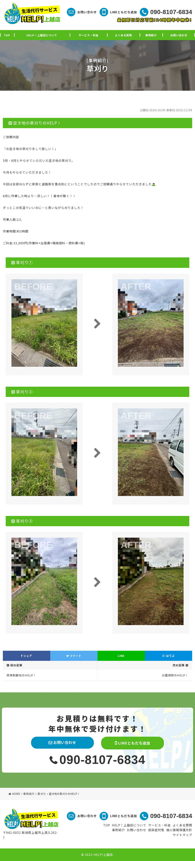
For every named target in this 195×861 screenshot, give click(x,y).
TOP (7, 35)
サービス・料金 (88, 35)
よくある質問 (123, 35)
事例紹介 (151, 35)
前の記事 (16, 665)
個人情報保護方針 (179, 830)
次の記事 (179, 665)
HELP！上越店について (41, 35)
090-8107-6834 (171, 12)
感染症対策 (156, 830)
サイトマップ (182, 834)
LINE (121, 656)
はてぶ (168, 656)
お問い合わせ (87, 12)
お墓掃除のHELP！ (175, 675)
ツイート (75, 656)
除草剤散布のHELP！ (21, 675)
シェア (27, 656)
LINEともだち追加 (123, 12)
